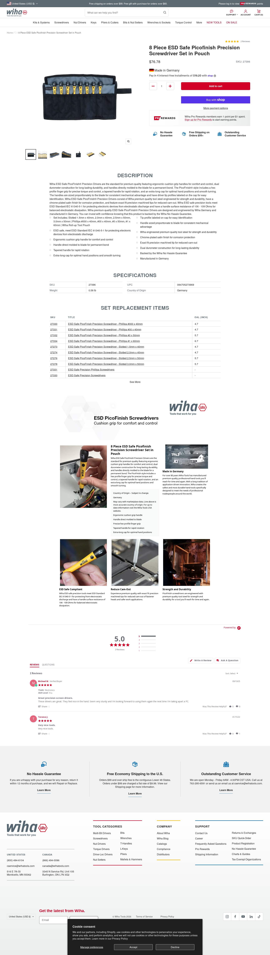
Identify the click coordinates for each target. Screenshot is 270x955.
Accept (133, 947)
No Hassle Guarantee (244, 848)
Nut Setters (99, 859)
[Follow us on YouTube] (243, 917)
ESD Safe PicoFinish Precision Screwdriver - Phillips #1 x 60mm (104, 341)
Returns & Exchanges (244, 832)
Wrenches (126, 838)
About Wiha (163, 833)
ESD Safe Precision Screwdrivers (86, 375)
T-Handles (126, 843)
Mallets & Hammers (131, 859)
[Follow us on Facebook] (235, 917)
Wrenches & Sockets (158, 22)
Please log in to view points (241, 3)
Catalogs (162, 843)
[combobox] (232, 673)
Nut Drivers (80, 22)
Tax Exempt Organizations (246, 859)
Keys (93, 22)
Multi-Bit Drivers (102, 833)
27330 (53, 324)
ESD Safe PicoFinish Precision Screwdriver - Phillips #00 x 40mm (104, 329)
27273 (53, 346)
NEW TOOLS (214, 22)
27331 (53, 329)
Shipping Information (206, 854)
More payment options (215, 108)
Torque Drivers (101, 849)
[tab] (200, 660)
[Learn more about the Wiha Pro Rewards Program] (165, 118)
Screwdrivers (61, 22)
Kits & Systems (41, 22)
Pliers (123, 854)
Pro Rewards (202, 849)
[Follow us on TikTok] (259, 917)
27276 (53, 358)
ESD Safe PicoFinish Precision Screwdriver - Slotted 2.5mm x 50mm (106, 358)
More (199, 22)
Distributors (163, 854)
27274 (53, 352)
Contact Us (201, 833)
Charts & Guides (241, 854)
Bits (122, 832)
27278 (53, 364)
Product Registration (243, 843)
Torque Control (183, 22)
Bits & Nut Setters (133, 22)
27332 (53, 335)
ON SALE (231, 22)
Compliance (163, 849)
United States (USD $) (20, 916)
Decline (175, 947)
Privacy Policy (120, 938)
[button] (44, 706)
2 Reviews (245, 41)
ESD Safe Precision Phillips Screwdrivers (91, 369)
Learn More (44, 790)
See (132, 382)
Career (199, 838)
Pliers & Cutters (109, 22)
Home (10, 32)
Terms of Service (144, 916)
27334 (53, 341)
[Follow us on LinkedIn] (251, 917)
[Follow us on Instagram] (227, 917)
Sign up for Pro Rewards (198, 119)
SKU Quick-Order (241, 838)
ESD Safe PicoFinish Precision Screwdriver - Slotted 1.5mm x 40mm (106, 346)
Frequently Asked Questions (210, 843)
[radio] (147, 636)
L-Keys (124, 848)
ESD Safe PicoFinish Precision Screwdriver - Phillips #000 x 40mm (105, 324)
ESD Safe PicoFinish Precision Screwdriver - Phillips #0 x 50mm (104, 335)
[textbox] (239, 674)
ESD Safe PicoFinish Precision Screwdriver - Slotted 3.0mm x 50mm (106, 364)
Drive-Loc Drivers (102, 854)
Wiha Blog (162, 838)
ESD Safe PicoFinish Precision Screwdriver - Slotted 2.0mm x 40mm (106, 352)
